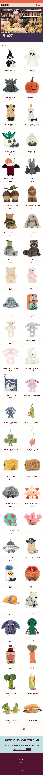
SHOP (21, 756)
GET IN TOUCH (21, 762)
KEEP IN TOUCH (21, 754)
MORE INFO (21, 759)
